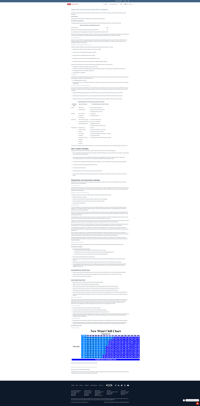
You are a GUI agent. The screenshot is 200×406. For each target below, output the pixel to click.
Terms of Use (106, 402)
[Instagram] (124, 385)
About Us (81, 385)
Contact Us (101, 385)
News (77, 385)
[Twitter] (121, 385)
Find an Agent (118, 1)
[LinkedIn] (118, 385)
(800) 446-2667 (126, 402)
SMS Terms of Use (112, 402)
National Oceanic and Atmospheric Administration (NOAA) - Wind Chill (84, 363)
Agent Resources (94, 385)
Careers (72, 385)
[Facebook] (115, 385)
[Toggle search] (128, 1)
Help (125, 1)
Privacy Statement (119, 402)
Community (87, 385)
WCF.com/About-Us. (111, 399)
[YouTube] (128, 385)
